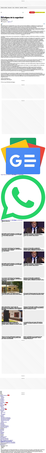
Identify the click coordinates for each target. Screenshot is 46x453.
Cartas (2, 421)
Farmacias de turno (4, 439)
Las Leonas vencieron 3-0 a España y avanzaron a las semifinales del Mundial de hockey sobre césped (12, 249)
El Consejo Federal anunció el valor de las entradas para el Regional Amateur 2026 (34, 294)
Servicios (2, 401)
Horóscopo (3, 412)
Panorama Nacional (5, 420)
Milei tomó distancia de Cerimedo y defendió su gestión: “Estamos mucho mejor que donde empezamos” (33, 234)
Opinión (2, 16)
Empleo (1, 435)
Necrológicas (3, 437)
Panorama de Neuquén (5, 417)
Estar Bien (3, 409)
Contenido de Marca (4, 426)
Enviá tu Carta (4, 422)
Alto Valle (2, 430)
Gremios (2, 397)
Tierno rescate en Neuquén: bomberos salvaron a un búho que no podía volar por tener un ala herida (11, 337)
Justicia (2, 398)
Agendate (3, 404)
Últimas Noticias (4, 395)
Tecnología (3, 414)
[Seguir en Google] (1, 24)
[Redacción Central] (1, 18)
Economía (2, 399)
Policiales (2, 423)
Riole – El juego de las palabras (6, 440)
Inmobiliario (2, 424)
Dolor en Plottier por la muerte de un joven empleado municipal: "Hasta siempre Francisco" (33, 337)
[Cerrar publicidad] (1, 391)
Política (1, 396)
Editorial (2, 416)
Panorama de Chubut (5, 419)
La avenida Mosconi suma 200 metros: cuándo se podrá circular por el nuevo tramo (33, 323)
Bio (1, 413)
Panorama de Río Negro (6, 418)
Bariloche (17, 7)
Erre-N (2, 407)
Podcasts (2, 424)
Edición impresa (3, 427)
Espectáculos (3, 408)
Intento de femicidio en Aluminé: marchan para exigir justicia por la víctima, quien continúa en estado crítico (34, 249)
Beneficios (2, 444)
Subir (2, 447)
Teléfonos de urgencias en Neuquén (7, 443)
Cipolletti (21, 7)
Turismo (2, 400)
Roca (13, 7)
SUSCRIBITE (40, 12)
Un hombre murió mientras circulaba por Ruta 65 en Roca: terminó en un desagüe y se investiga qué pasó (12, 234)
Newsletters (4, 402)
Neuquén (10, 7)
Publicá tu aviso (3, 436)
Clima (2, 411)
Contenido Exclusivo (4, 425)
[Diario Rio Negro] (1, 448)
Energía (2, 399)
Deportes (2, 405)
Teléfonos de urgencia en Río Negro (7, 442)
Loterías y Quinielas (4, 438)
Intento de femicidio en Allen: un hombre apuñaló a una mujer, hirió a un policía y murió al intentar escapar (34, 307)
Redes (1, 403)
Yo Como (2, 415)
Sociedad (2, 410)
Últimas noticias (4, 7)
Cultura (1, 406)
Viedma (25, 7)
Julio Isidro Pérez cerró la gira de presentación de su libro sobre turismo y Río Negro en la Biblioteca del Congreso (12, 307)
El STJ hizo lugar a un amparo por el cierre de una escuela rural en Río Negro (12, 294)
